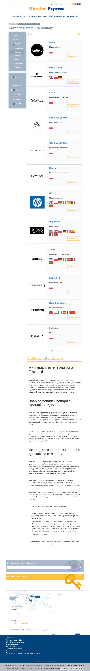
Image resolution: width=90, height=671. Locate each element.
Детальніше (73, 56)
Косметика (17, 86)
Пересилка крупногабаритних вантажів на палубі (23, 653)
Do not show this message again (71, 668)
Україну (14, 609)
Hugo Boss (54, 221)
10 (52, 358)
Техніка (18, 104)
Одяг (17, 90)
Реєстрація (45, 584)
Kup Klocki (54, 278)
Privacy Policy (51, 662)
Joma (52, 249)
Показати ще (57, 351)
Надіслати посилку (38, 16)
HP (50, 193)
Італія (17, 59)
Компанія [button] (74, 16)
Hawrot (52, 168)
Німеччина (19, 48)
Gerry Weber (55, 67)
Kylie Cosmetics (57, 303)
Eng (14, 4)
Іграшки (16, 82)
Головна (15, 16)
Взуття (17, 77)
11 (55, 358)
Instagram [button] (36, 630)
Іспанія (17, 56)
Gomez (52, 92)
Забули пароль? (45, 587)
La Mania (53, 328)
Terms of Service (39, 662)
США (15, 35)
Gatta (52, 42)
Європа (18, 44)
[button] (79, 4)
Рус (10, 4)
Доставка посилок (12, 646)
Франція (18, 67)
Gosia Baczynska (58, 143)
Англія (15, 39)
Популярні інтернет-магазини (17, 97)
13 (62, 358)
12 (58, 358)
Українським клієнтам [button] (58, 16)
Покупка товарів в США (14, 640)
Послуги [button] (24, 16)
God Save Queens (58, 118)
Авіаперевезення (12, 644)
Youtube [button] (47, 630)
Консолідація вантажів (14, 649)
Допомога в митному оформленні (17, 651)
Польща (18, 52)
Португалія (19, 63)
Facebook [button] (26, 630)
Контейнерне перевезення (15, 642)
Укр (7, 4)
